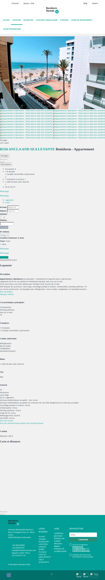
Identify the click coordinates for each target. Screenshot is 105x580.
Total (2, 241)
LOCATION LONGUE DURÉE (47, 20)
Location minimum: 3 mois (12, 238)
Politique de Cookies (59, 539)
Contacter (4, 257)
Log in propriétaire (12, 29)
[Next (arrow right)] (4, 514)
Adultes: (3, 214)
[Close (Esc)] (1, 159)
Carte (7, 202)
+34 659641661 (18, 548)
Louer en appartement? (82, 20)
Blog (85, 3)
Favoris (95, 3)
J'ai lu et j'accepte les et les (81, 548)
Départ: (3, 211)
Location (16, 20)
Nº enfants (4, 231)
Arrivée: (3, 207)
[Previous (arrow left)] (1, 514)
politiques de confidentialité (78, 547)
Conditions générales (58, 534)
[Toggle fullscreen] (4, 159)
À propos (64, 20)
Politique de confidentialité (60, 549)
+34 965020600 (18, 545)
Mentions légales (58, 544)
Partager (4, 156)
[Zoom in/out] (6, 159)
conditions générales (81, 551)
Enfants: (3, 220)
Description (6, 164)
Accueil (6, 20)
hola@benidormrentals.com (24, 550)
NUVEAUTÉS (28, 20)
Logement (9, 200)
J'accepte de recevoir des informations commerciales (82, 556)
